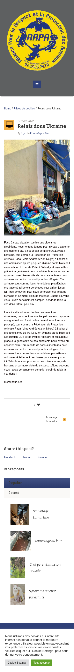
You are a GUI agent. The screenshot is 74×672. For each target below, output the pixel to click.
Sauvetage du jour (48, 541)
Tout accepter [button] (42, 662)
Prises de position (24, 108)
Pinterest (43, 457)
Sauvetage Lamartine (51, 419)
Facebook (10, 457)
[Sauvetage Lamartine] (19, 514)
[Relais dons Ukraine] (37, 187)
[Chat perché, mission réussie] (17, 567)
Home (7, 108)
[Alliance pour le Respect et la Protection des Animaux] (37, 40)
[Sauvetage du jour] (20, 540)
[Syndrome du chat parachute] (17, 594)
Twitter (27, 457)
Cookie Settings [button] (17, 662)
